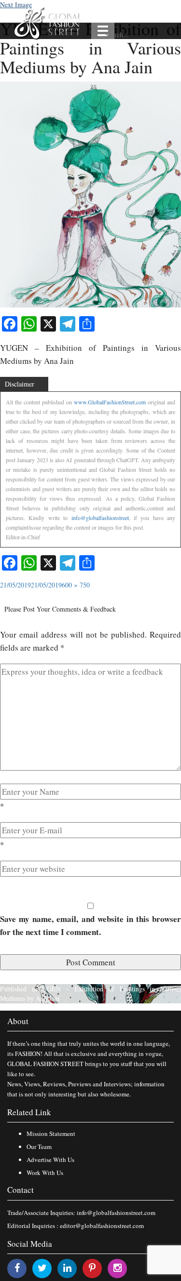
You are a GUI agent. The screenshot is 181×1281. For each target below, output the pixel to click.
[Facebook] (17, 1267)
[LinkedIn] (67, 1267)
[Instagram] (117, 1267)
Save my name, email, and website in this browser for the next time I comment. (90, 925)
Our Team (39, 1146)
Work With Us (45, 1172)
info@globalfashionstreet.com (116, 1212)
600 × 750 (76, 584)
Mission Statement (51, 1133)
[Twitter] (42, 1267)
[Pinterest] (92, 1267)
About (17, 1021)
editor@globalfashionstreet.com (102, 1225)
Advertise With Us (50, 1159)
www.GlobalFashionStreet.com (110, 402)
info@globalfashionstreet (100, 517)
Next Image (16, 4)
